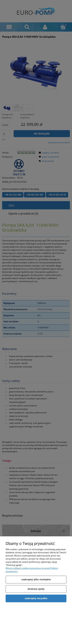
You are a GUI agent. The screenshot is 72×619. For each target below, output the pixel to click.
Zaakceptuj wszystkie (36, 598)
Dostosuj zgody (36, 589)
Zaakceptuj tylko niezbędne (36, 579)
